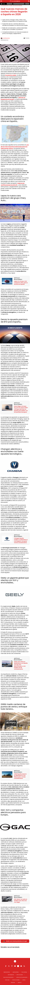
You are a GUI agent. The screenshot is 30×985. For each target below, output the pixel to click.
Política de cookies (16, 980)
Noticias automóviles (17, 5)
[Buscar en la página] (28, 1)
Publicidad (13, 982)
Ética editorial (24, 972)
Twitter (9, 966)
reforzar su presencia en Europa (13, 98)
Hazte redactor (11, 974)
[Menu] (1, 1)
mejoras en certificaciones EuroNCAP (12, 184)
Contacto (19, 982)
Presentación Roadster (19, 3)
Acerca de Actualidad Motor (21, 977)
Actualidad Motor (4, 5)
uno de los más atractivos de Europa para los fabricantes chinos (15, 146)
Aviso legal (7, 980)
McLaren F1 (9, 3)
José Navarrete (6, 38)
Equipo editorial (16, 972)
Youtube (15, 966)
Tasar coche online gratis (8, 977)
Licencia (23, 980)
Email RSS (21, 966)
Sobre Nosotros (7, 972)
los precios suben (10, 75)
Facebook (6, 966)
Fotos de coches (20, 974)
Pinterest (12, 966)
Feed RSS (24, 966)
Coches (10, 5)
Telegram (18, 966)
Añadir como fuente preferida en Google (16, 941)
